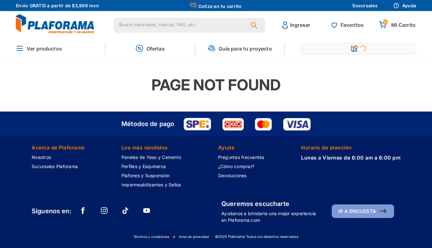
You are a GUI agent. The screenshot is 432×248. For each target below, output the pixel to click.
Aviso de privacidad (194, 237)
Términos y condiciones (151, 237)
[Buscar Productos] (255, 25)
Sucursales (365, 5)
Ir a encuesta (357, 211)
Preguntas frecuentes (241, 157)
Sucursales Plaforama (55, 166)
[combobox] (189, 25)
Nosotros (41, 157)
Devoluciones (232, 175)
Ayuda (409, 5)
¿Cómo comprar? (236, 166)
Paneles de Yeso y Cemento (151, 157)
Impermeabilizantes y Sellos (151, 184)
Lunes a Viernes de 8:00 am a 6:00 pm (350, 157)
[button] (39, 49)
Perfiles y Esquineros (143, 166)
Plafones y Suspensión (145, 175)
